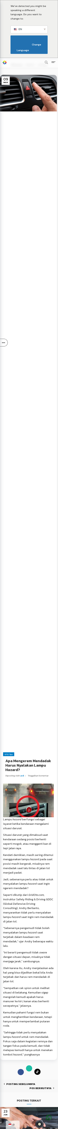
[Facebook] (21, 1072)
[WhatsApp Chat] (48, 1112)
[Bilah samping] (4, 342)
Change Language (29, 47)
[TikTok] (37, 1072)
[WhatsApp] (29, 1069)
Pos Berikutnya (41, 1088)
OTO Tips (9, 754)
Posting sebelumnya (20, 1084)
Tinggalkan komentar (38, 775)
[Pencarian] (46, 62)
